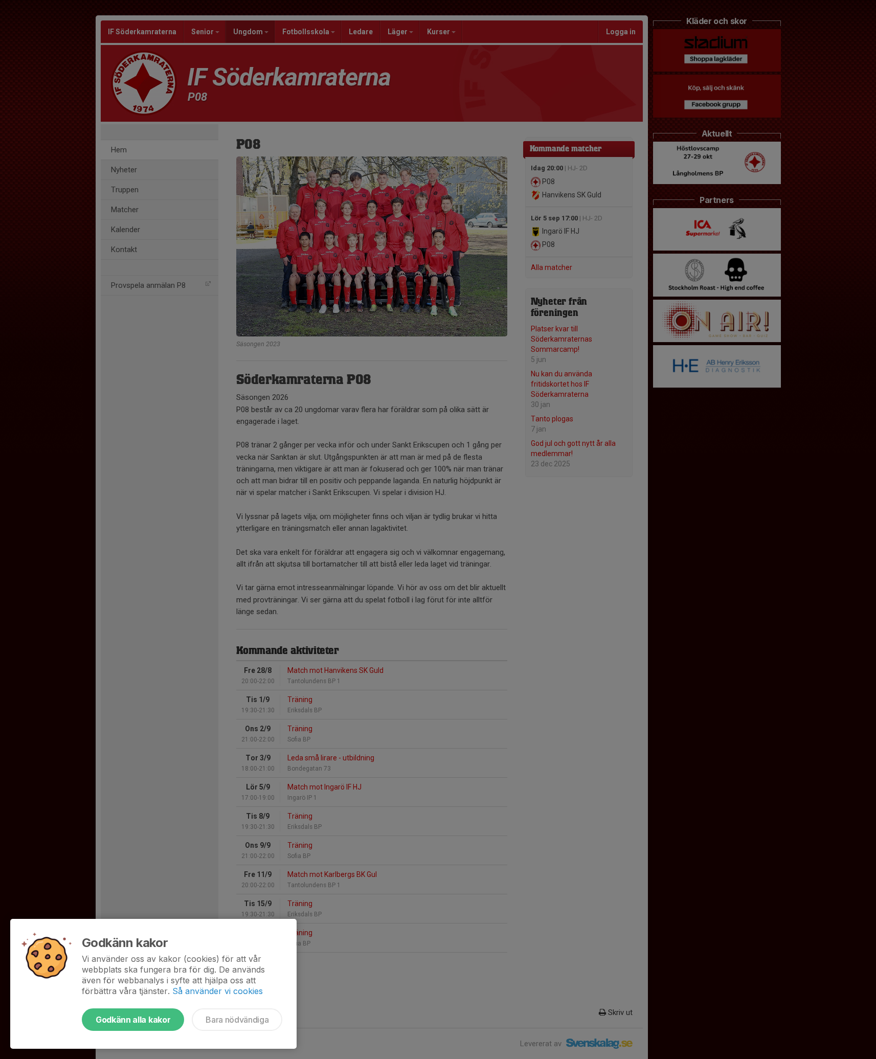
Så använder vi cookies (217, 991)
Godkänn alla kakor (133, 1020)
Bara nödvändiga (237, 1020)
